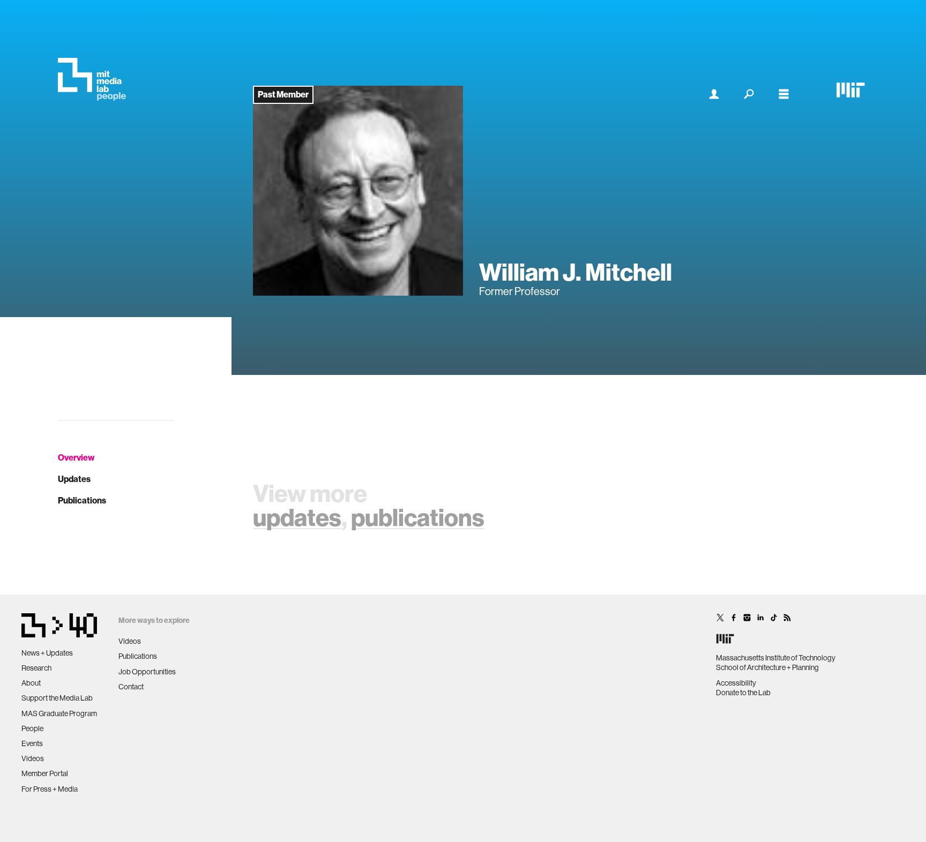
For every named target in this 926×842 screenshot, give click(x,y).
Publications (82, 500)
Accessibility (736, 683)
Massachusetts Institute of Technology (775, 657)
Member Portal (44, 773)
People (32, 728)
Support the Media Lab (57, 698)
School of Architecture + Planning (767, 667)
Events (32, 743)
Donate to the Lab (743, 692)
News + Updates (47, 653)
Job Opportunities (147, 671)
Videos (32, 758)
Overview (76, 458)
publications (417, 517)
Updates (74, 479)
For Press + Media (49, 789)
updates (297, 517)
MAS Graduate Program (59, 713)
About (31, 683)
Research (36, 668)
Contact (131, 686)
